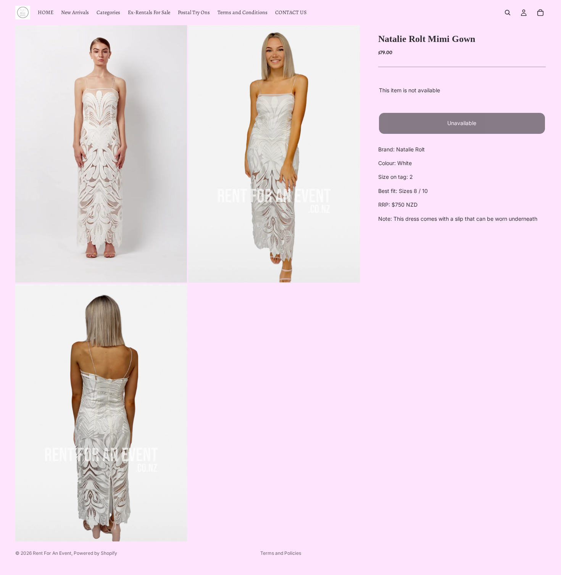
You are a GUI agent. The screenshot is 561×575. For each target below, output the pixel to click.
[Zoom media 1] (101, 154)
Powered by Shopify (95, 553)
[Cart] (540, 12)
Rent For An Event (52, 553)
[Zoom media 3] (101, 412)
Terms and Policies (280, 553)
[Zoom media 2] (274, 154)
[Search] (507, 12)
